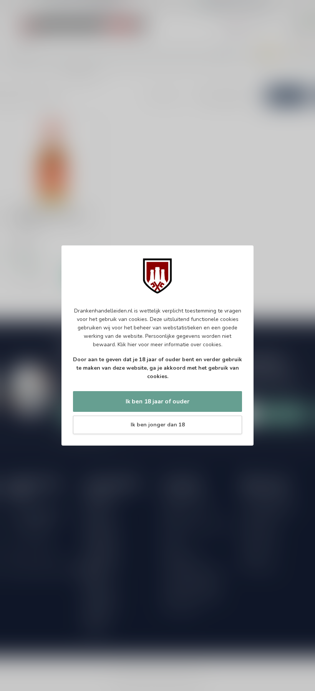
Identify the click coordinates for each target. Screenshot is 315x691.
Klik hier (127, 344)
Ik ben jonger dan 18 (158, 424)
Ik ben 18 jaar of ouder (157, 401)
